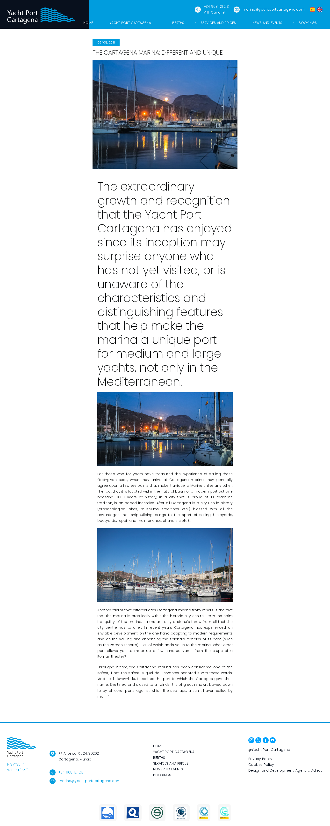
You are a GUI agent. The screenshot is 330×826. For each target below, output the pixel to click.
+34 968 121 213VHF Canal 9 (216, 9)
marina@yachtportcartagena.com (274, 9)
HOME (158, 746)
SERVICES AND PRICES (170, 763)
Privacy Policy (260, 758)
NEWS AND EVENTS (168, 769)
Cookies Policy (261, 764)
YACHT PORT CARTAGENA (173, 751)
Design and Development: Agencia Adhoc (285, 770)
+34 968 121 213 (71, 772)
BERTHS (159, 757)
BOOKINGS (162, 775)
